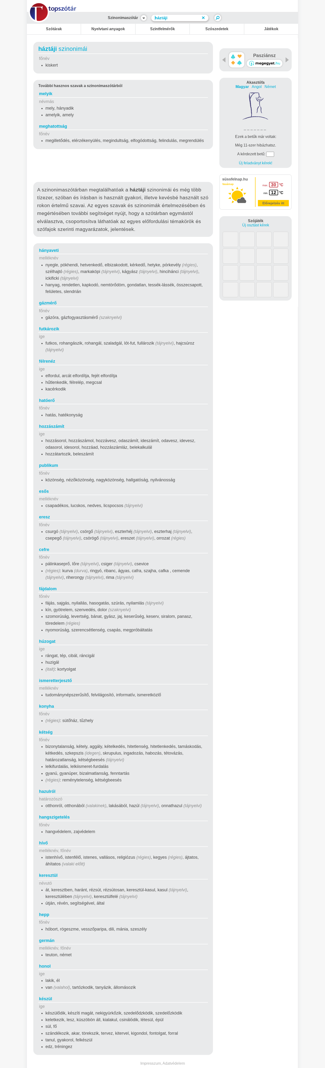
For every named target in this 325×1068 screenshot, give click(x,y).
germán (46, 940)
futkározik (49, 329)
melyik (45, 93)
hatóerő (47, 400)
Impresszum (150, 1063)
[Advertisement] (123, 166)
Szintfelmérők (162, 29)
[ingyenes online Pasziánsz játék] (236, 60)
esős (44, 491)
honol (45, 966)
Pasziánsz (264, 55)
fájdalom (48, 588)
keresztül (48, 875)
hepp (44, 914)
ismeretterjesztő (55, 680)
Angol (257, 87)
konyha (46, 706)
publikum (48, 465)
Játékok (271, 29)
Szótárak (54, 29)
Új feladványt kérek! (255, 163)
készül (45, 998)
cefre (44, 549)
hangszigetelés (54, 817)
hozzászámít (51, 426)
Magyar (242, 87)
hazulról (47, 791)
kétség (46, 732)
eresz (44, 517)
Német (270, 87)
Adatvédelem (173, 1063)
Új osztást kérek (255, 225)
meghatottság (53, 126)
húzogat (47, 641)
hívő (43, 843)
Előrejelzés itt (273, 203)
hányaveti (49, 250)
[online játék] (264, 63)
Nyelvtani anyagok (108, 29)
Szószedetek (216, 29)
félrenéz (47, 361)
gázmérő (48, 303)
